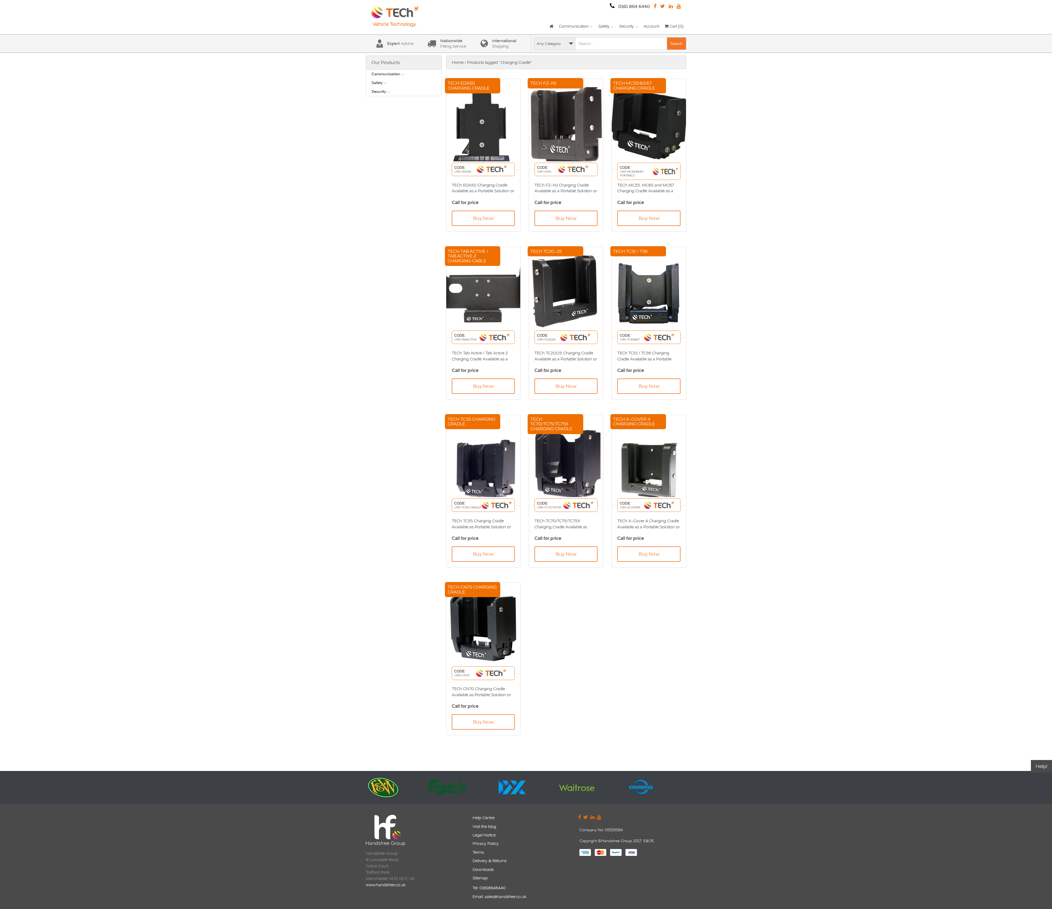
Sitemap (480, 878)
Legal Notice (484, 835)
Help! (1041, 766)
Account (651, 26)
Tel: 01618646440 (489, 887)
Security (626, 26)
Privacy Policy (486, 843)
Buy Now (483, 218)
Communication (574, 26)
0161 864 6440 (633, 6)
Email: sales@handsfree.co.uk (499, 896)
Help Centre (483, 817)
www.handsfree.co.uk (385, 884)
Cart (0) (676, 26)
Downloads (483, 869)
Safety (604, 26)
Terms (478, 852)
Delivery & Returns (490, 860)
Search (676, 43)
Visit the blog (484, 826)
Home (458, 62)
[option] (396, 787)
